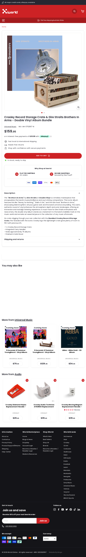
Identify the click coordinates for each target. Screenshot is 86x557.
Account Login (28, 446)
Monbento (67, 473)
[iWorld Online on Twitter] (67, 509)
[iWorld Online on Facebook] (58, 509)
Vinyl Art (66, 492)
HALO (66, 455)
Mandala (67, 470)
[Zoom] (78, 107)
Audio (18, 374)
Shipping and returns (14, 239)
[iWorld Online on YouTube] (62, 509)
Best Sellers (47, 439)
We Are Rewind (69, 495)
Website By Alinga (55, 552)
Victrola (66, 489)
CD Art (66, 446)
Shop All (46, 443)
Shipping (5, 449)
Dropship (26, 443)
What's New (47, 436)
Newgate (67, 476)
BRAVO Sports (69, 498)
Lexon (66, 467)
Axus (65, 439)
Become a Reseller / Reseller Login (30, 450)
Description (9, 193)
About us (5, 436)
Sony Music (68, 483)
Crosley (66, 443)
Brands (45, 446)
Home (4, 27)
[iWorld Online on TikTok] (75, 509)
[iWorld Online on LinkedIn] (79, 509)
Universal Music (10, 126)
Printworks (67, 480)
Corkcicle (67, 449)
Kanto (66, 461)
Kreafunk (67, 464)
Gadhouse (67, 452)
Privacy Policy (7, 443)
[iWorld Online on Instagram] (54, 509)
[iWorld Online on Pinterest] (71, 509)
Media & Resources (30, 454)
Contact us (6, 439)
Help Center (6, 452)
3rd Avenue (68, 436)
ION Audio (67, 458)
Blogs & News (28, 439)
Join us (43, 520)
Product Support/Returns (11, 446)
